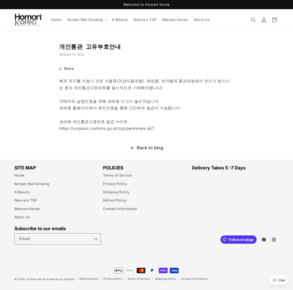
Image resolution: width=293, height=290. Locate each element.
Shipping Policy (116, 192)
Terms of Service (117, 175)
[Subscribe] (95, 239)
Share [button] (69, 68)
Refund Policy (115, 200)
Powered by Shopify (61, 279)
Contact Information (120, 209)
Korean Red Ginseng (31, 184)
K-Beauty (22, 192)
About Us (22, 217)
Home (19, 175)
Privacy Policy (115, 184)
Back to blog (150, 147)
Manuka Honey (27, 209)
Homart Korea (36, 279)
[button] (86, 20)
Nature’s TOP (25, 200)
